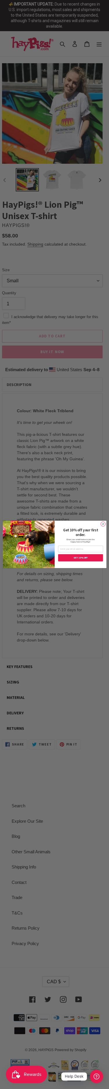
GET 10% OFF (80, 558)
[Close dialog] (103, 524)
